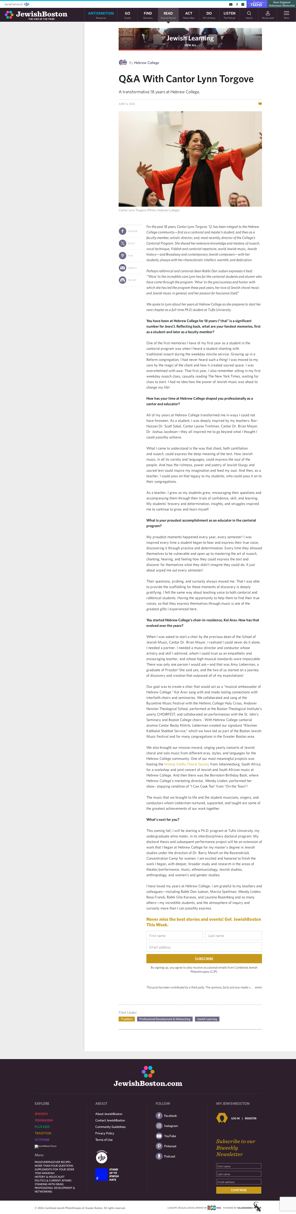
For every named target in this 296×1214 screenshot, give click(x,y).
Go (127, 15)
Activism (42, 1140)
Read (168, 15)
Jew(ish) (41, 1114)
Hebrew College (146, 62)
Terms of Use (104, 1140)
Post (132, 243)
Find (148, 15)
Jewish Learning (190, 38)
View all (190, 45)
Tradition (127, 1019)
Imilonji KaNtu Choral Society (186, 764)
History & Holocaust (50, 1176)
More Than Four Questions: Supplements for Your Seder (54, 1167)
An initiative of (14, 4)
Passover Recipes (59, 1161)
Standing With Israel (49, 1184)
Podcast (169, 1156)
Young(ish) (44, 1120)
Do (209, 15)
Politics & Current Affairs (53, 1180)
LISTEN (229, 15)
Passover (41, 1161)
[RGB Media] (214, 1207)
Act (189, 15)
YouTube (170, 1136)
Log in (235, 1118)
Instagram (171, 1126)
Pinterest (170, 1146)
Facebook (170, 1115)
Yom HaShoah (44, 1173)
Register (250, 1118)
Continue (239, 1190)
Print (132, 280)
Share (133, 231)
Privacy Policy (104, 1133)
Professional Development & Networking (164, 1019)
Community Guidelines (110, 1127)
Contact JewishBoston (110, 1120)
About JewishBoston (108, 1114)
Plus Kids (42, 1127)
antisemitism (101, 15)
